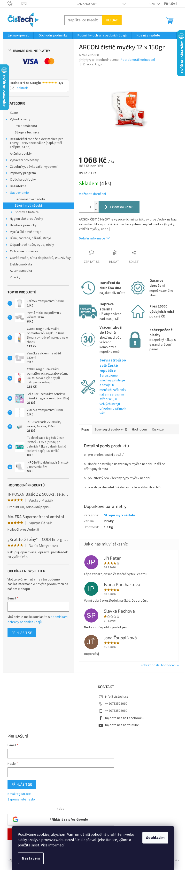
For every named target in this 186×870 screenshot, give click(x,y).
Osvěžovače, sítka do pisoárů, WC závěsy (40, 257)
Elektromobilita (21, 264)
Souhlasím (155, 837)
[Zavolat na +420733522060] (15, 3)
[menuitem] (18, 35)
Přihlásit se (21, 633)
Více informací (52, 845)
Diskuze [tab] (158, 429)
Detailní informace (92, 238)
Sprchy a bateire (27, 212)
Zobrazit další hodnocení (158, 665)
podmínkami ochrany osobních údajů (38, 619)
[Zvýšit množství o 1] (96, 204)
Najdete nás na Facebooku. (124, 718)
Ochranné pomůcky (24, 251)
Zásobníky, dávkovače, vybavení (33, 166)
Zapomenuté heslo (21, 799)
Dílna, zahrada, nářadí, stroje (30, 238)
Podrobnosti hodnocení (138, 60)
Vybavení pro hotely (24, 160)
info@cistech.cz (116, 696)
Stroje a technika (27, 132)
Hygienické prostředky (26, 218)
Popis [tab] (85, 429)
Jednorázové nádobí (30, 199)
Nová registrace (19, 794)
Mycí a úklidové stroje (25, 231)
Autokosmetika (21, 270)
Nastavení (31, 858)
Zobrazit (22, 88)
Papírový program (23, 173)
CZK (152, 4)
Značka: (93, 64)
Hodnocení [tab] (139, 429)
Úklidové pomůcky (23, 225)
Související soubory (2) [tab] (110, 429)
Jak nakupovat (88, 4)
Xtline (14, 112)
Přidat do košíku (122, 207)
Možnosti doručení (92, 194)
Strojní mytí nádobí (28, 205)
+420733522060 (116, 703)
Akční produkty (21, 153)
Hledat (112, 20)
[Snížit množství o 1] (96, 209)
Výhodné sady (20, 119)
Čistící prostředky (23, 179)
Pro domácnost (26, 125)
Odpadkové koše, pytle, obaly (32, 244)
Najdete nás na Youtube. (122, 725)
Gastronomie (19, 192)
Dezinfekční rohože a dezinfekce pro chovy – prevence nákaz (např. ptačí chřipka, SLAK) (36, 143)
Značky (15, 277)
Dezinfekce (18, 186)
